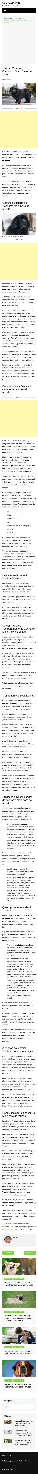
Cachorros (7, 79)
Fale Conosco (7, 1455)
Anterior (9, 1253)
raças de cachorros (9, 1229)
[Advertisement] (19, 43)
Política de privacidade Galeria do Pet (15, 1461)
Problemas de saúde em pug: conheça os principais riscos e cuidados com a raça (17, 1318)
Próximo (28, 1253)
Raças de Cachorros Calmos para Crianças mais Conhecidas (23, 1443)
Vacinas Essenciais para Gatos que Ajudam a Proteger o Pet (24, 1423)
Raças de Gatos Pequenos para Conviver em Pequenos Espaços (24, 1433)
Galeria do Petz (11, 2)
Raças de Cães (18, 1278)
